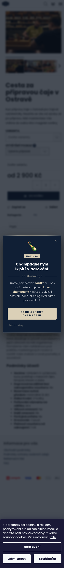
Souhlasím (47, 559)
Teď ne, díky (16, 325)
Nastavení (32, 547)
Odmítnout (17, 559)
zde (53, 537)
